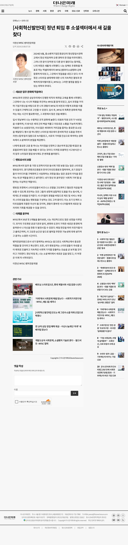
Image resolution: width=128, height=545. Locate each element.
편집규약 (80, 528)
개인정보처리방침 (51, 528)
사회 (44, 11)
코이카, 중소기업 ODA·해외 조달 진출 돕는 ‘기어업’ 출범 (107, 157)
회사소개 (37, 528)
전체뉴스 (16, 20)
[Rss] (123, 520)
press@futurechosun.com (98, 514)
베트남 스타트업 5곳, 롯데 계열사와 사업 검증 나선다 (58, 284)
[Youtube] (118, 520)
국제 (66, 11)
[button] (66, 46)
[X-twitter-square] (114, 515)
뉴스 (30, 11)
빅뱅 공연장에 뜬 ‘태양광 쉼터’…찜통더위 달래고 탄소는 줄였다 (106, 144)
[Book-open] (114, 520)
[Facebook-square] (118, 515)
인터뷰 (86, 11)
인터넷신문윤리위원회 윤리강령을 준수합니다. (41, 520)
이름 (16, 390)
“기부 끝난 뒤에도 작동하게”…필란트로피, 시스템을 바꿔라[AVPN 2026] (107, 118)
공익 (59, 11)
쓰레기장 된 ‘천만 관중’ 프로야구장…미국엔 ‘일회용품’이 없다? (106, 328)
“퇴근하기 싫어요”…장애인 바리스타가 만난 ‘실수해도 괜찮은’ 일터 (106, 299)
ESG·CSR (76, 11)
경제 (37, 11)
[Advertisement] (110, 428)
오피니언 (96, 11)
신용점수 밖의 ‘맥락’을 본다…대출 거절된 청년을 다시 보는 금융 (106, 169)
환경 (52, 11)
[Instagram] (123, 515)
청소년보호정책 (67, 528)
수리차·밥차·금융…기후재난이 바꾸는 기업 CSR (106, 357)
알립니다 (91, 528)
